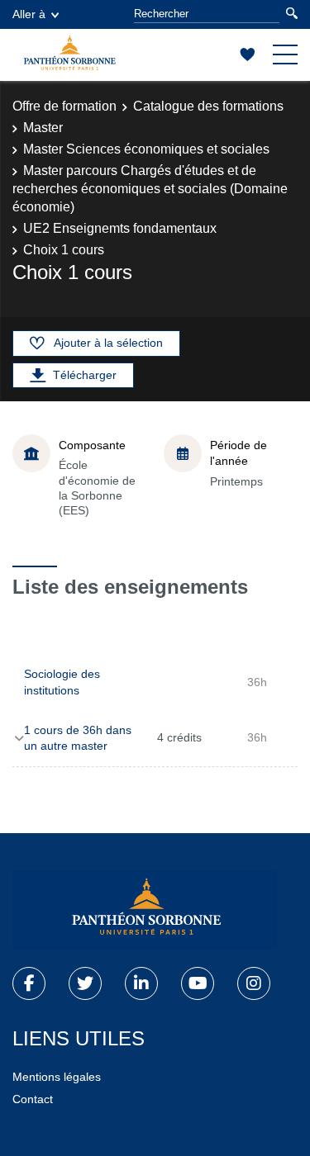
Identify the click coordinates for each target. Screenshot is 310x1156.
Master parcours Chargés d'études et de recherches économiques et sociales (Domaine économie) (150, 189)
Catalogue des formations (208, 106)
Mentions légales (56, 1076)
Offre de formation (64, 106)
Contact (32, 1099)
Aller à (28, 14)
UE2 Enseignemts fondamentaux (120, 228)
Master (43, 128)
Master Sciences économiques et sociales (146, 149)
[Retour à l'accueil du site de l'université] (144, 910)
